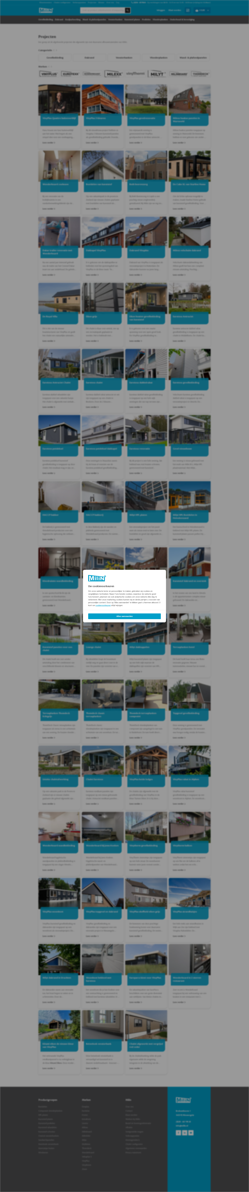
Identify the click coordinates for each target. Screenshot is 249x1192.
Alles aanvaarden (124, 616)
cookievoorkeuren (103, 605)
